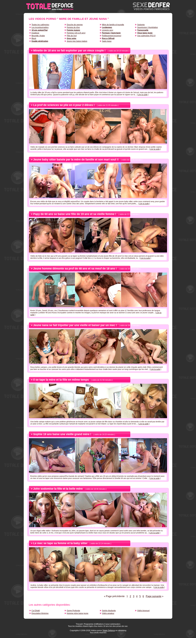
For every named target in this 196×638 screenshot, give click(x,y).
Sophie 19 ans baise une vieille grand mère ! (62, 434)
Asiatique (35, 33)
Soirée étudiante (109, 611)
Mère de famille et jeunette (113, 25)
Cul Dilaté (36, 611)
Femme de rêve (73, 27)
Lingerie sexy (107, 30)
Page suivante (153, 596)
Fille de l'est (72, 36)
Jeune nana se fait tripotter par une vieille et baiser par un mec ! (75, 325)
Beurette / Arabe (38, 36)
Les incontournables (40, 27)
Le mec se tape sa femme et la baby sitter (60, 543)
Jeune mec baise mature (77, 41)
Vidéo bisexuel (143, 611)
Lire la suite (142, 95)
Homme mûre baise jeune (77, 613)
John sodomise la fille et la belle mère (58, 488)
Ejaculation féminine (40, 613)
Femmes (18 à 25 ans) (76, 33)
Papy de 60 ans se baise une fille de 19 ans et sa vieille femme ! (74, 214)
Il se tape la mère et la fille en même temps (61, 379)
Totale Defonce (108, 630)
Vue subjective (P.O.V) (146, 36)
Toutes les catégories (40, 25)
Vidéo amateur (108, 613)
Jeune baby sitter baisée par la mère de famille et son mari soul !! (76, 159)
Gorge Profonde (73, 611)
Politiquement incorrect (111, 36)
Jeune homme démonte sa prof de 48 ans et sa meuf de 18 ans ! (75, 268)
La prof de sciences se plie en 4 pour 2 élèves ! (64, 105)
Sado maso (106, 41)
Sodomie (141, 25)
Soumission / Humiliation (147, 27)
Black (34, 38)
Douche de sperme (75, 25)
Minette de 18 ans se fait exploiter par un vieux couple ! (69, 50)
